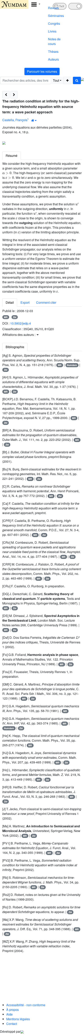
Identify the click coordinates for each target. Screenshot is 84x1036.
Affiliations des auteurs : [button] (19, 334)
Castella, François (14, 120)
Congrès (54, 23)
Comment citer (46, 302)
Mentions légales (18, 1019)
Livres (52, 31)
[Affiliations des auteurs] (34, 120)
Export (25, 302)
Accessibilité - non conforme (25, 1005)
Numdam (72, 365)
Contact (11, 1023)
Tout (56, 80)
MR (6, 317)
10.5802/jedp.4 (20, 323)
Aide (9, 1014)
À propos (12, 1009)
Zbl (14, 317)
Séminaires (56, 15)
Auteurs (53, 59)
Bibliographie (15, 347)
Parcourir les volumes (42, 71)
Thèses (53, 51)
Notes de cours (54, 41)
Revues (53, 8)
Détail (10, 302)
